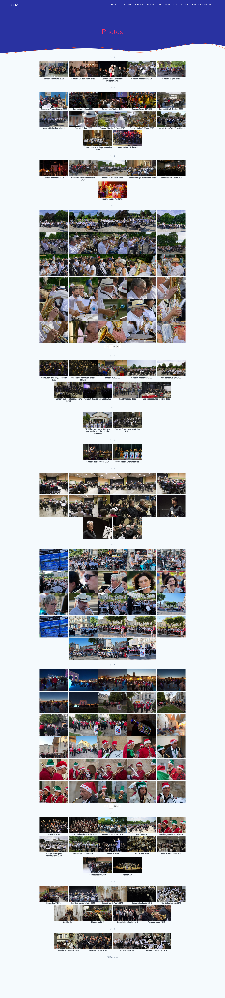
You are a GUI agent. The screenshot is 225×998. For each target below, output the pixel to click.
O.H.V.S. (138, 5)
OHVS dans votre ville (202, 5)
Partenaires (164, 5)
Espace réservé (180, 5)
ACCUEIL (114, 5)
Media (150, 5)
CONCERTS (126, 5)
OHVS (15, 5)
